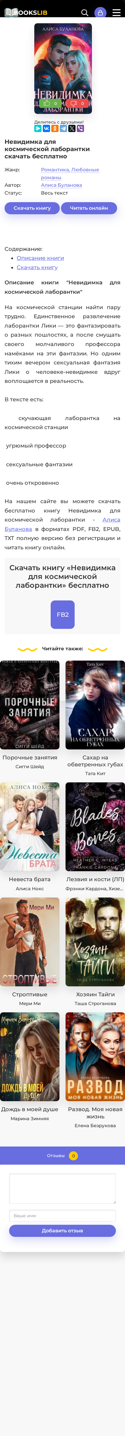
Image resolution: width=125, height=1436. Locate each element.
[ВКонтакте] (46, 128)
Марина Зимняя (30, 1118)
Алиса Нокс (30, 888)
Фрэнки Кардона (86, 888)
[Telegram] (63, 128)
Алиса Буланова (61, 185)
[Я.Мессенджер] (38, 128)
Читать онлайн (89, 208)
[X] (72, 128)
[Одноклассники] (55, 128)
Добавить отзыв (62, 1231)
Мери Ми (30, 1003)
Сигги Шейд (29, 766)
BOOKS (30, 12)
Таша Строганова (95, 1003)
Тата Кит (95, 773)
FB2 (63, 614)
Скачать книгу (32, 208)
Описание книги (40, 258)
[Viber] (80, 128)
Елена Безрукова (95, 1125)
